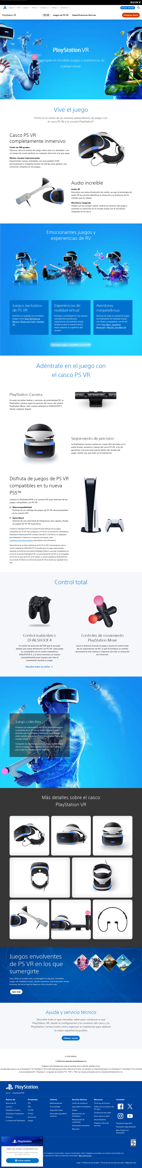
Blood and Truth (28, 321)
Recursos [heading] (98, 1099)
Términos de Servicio (102, 1103)
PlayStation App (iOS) (124, 1123)
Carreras (9, 1106)
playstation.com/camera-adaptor (21, 540)
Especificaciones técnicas (84, 15)
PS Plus (34, 8)
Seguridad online (56, 1110)
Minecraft (100, 327)
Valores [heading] (53, 1099)
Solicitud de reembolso (80, 1125)
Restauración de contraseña (78, 1120)
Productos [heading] (33, 1099)
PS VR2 (30, 1110)
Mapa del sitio (130, 1162)
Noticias (54, 8)
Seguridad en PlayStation (81, 1106)
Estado (74, 1110)
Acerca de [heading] (10, 1099)
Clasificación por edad (102, 1112)
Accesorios (43, 8)
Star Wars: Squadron (111, 324)
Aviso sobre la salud (101, 1116)
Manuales (75, 1129)
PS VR (46, 15)
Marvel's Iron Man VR (116, 327)
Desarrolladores (100, 1119)
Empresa (9, 1117)
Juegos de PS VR (60, 15)
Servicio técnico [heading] (79, 1099)
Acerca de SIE (11, 1103)
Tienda (11, 8)
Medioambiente (56, 1103)
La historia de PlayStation (15, 1120)
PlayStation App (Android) (126, 1127)
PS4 (29, 1106)
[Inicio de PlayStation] (4, 7)
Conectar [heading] (120, 1099)
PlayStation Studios (13, 1110)
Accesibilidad (55, 1106)
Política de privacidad (91, 1162)
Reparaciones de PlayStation (78, 1114)
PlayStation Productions (15, 1113)
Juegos (25, 8)
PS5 (18, 8)
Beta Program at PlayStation (122, 1131)
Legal (78, 1162)
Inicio (8, 1093)
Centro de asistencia (80, 1103)
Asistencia (64, 8)
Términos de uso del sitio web (112, 1162)
